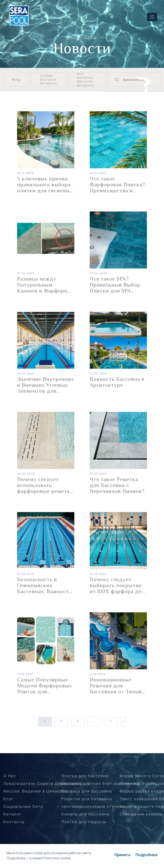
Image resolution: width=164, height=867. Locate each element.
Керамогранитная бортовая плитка (101, 783)
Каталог (12, 814)
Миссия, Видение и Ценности (35, 791)
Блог (8, 799)
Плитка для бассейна (85, 776)
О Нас (9, 776)
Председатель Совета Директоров (42, 783)
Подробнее (147, 854)
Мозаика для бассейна (87, 791)
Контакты (13, 822)
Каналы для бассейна (86, 814)
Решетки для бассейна (87, 799)
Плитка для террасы (84, 822)
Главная (73, 38)
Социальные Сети (23, 806)
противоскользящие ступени (93, 806)
